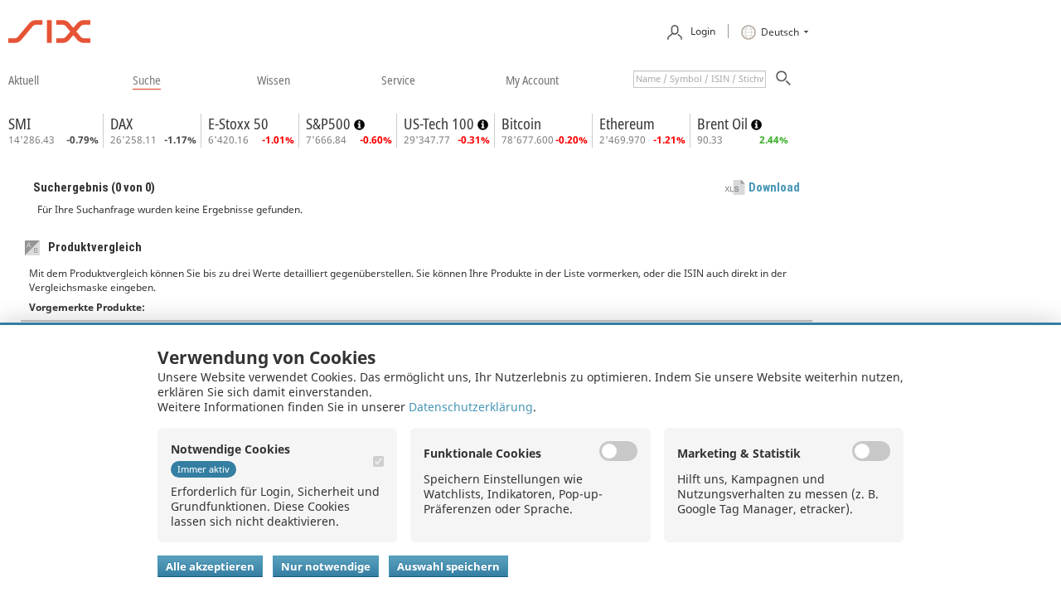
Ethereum (627, 123)
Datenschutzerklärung (471, 407)
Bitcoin (521, 123)
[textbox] (699, 79)
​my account (532, 79)
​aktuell (23, 79)
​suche (147, 79)
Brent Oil (724, 123)
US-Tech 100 (440, 123)
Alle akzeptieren (210, 566)
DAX (121, 123)
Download (774, 187)
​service (398, 79)
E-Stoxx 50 (238, 123)
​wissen (273, 79)
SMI (19, 123)
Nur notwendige (326, 566)
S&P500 (330, 123)
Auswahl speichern (448, 566)
